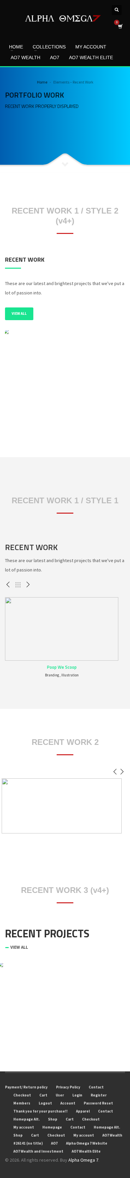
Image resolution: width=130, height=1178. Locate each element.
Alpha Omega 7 (83, 1160)
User (60, 1095)
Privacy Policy (68, 1087)
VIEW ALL (19, 313)
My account (23, 1127)
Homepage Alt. (26, 1119)
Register (99, 1095)
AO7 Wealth (112, 1135)
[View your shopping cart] (120, 26)
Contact (96, 1087)
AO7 (54, 1143)
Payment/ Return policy (26, 1087)
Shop (52, 1119)
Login (77, 1095)
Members (21, 1103)
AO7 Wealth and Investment (38, 1151)
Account (67, 1103)
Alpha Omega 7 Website (86, 1143)
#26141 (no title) (28, 1143)
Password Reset (98, 1103)
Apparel (83, 1111)
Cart (43, 1095)
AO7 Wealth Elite (86, 1151)
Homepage (52, 1127)
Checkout (22, 1095)
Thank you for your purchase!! (40, 1111)
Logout (45, 1103)
